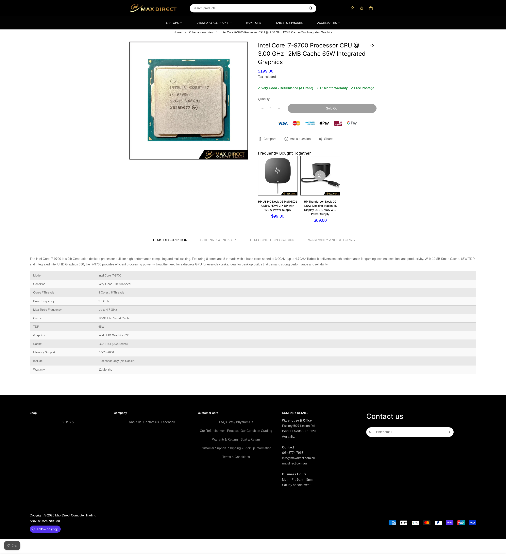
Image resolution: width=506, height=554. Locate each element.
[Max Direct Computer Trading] (153, 8)
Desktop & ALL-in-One (212, 22)
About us (135, 422)
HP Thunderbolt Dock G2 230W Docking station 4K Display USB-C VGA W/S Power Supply (320, 208)
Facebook (168, 422)
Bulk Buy (67, 422)
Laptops (172, 22)
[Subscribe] (449, 432)
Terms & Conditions (236, 457)
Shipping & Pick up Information (249, 448)
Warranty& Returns (225, 439)
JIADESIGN (258, 510)
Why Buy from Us (241, 422)
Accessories (327, 22)
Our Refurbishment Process (219, 430)
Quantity (264, 99)
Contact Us (151, 422)
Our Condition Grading (256, 430)
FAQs (223, 422)
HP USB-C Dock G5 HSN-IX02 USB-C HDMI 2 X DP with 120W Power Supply (277, 205)
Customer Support (213, 448)
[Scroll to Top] (498, 532)
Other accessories (201, 32)
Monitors (253, 22)
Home (177, 32)
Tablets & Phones (289, 22)
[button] (370, 8)
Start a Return (250, 439)
